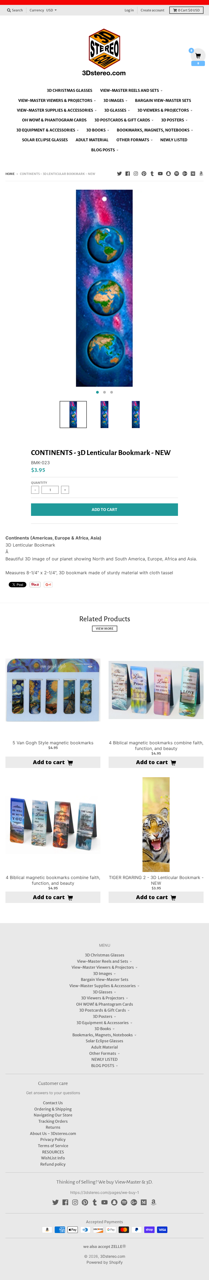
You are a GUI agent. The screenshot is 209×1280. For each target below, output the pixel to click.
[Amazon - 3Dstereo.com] (201, 173)
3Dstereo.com (112, 1256)
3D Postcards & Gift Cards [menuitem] (122, 120)
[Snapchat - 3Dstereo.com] (168, 173)
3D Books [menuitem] (96, 130)
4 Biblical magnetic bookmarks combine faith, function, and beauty (156, 745)
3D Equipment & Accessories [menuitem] (45, 130)
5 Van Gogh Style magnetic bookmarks (53, 742)
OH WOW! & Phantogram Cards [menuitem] (54, 120)
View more (104, 628)
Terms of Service (53, 1145)
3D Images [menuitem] (113, 100)
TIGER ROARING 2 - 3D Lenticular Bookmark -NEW (156, 880)
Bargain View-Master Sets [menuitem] (163, 100)
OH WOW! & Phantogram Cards (104, 1004)
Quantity (39, 483)
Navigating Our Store (53, 1115)
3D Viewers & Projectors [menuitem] (163, 110)
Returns (53, 1127)
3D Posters (102, 1016)
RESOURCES (53, 1152)
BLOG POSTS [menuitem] (103, 150)
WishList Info (53, 1158)
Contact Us (53, 1102)
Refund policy (53, 1164)
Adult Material (104, 1047)
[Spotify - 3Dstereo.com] (176, 173)
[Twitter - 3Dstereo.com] (119, 173)
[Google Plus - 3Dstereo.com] (184, 173)
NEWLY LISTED (104, 1059)
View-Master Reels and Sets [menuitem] (129, 90)
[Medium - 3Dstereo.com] (192, 173)
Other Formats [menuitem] (132, 139)
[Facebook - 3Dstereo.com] (127, 173)
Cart (189, 10)
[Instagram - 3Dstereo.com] (135, 173)
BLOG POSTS (102, 1065)
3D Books (102, 1028)
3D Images (102, 973)
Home (10, 174)
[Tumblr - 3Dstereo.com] (152, 173)
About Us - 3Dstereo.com (53, 1133)
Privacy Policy (53, 1139)
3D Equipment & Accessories (102, 1022)
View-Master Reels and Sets (102, 961)
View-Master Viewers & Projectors (103, 967)
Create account (152, 10)
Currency (37, 10)
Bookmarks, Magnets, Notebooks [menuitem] (153, 130)
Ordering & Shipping (53, 1109)
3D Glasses (102, 992)
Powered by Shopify (105, 1262)
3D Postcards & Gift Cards (102, 1010)
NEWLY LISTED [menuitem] (173, 139)
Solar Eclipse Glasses (104, 1041)
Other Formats (102, 1053)
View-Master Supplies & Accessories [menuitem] (55, 110)
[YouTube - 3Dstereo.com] (160, 173)
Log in (129, 10)
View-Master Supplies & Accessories (102, 985)
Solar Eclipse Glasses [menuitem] (45, 139)
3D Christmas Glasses (104, 955)
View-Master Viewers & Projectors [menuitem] (55, 100)
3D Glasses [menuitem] (115, 110)
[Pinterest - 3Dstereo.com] (144, 173)
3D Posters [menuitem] (172, 120)
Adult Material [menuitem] (92, 139)
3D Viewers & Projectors (102, 998)
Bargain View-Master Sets (104, 979)
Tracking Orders (53, 1121)
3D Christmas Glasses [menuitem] (69, 90)
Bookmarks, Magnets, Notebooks (102, 1035)
